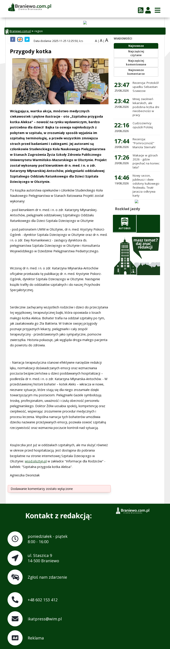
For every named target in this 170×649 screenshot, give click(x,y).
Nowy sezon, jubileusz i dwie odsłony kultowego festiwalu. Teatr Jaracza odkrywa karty (146, 185)
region (39, 31)
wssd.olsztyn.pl (36, 461)
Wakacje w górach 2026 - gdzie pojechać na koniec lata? (146, 161)
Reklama (36, 638)
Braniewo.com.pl (20, 31)
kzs (81, 41)
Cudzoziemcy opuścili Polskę (143, 125)
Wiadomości (123, 38)
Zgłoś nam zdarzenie (47, 577)
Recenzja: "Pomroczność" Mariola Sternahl (144, 143)
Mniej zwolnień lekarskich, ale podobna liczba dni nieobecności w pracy (146, 107)
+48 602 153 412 (43, 599)
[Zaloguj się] (148, 10)
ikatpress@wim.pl (45, 618)
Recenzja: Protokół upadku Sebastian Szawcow (145, 87)
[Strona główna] (29, 7)
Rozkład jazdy (127, 208)
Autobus (125, 228)
